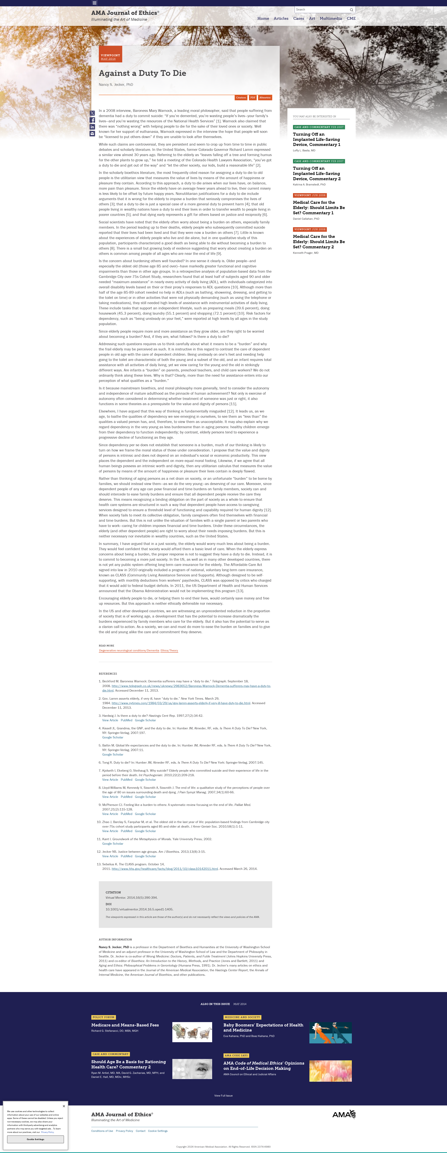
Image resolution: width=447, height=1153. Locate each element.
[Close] (64, 1106)
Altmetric (265, 97)
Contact (140, 1131)
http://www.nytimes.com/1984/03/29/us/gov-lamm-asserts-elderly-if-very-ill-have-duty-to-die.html (181, 703)
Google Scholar (145, 720)
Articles (281, 18)
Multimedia (331, 18)
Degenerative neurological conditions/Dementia (129, 650)
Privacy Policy (124, 1131)
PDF (252, 97)
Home (263, 18)
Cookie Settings (158, 1131)
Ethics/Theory (169, 650)
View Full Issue (223, 1095)
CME (351, 18)
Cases (298, 18)
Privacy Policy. (47, 1131)
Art (312, 18)
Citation (241, 97)
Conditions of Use (102, 1131)
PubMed (126, 720)
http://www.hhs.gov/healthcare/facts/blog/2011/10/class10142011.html (165, 869)
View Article (110, 720)
